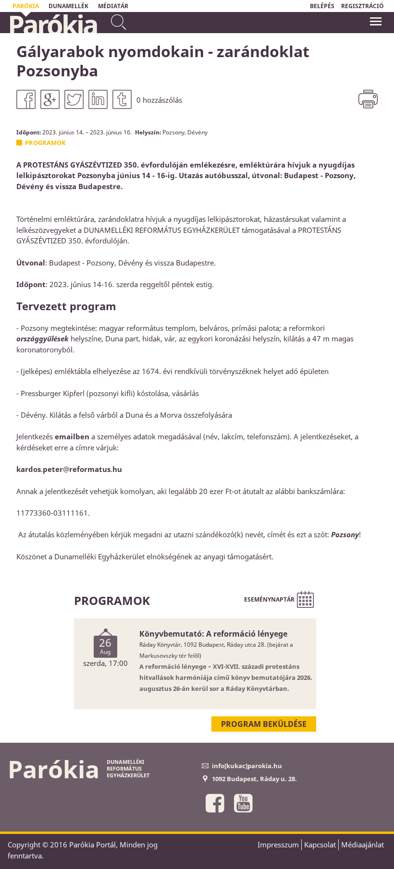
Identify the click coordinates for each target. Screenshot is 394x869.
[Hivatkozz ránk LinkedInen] (98, 99)
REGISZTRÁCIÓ (362, 6)
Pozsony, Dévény (185, 132)
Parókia (52, 24)
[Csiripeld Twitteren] (74, 99)
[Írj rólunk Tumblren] (122, 99)
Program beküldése (264, 724)
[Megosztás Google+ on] (50, 99)
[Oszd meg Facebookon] (26, 99)
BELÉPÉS (322, 6)
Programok (45, 142)
